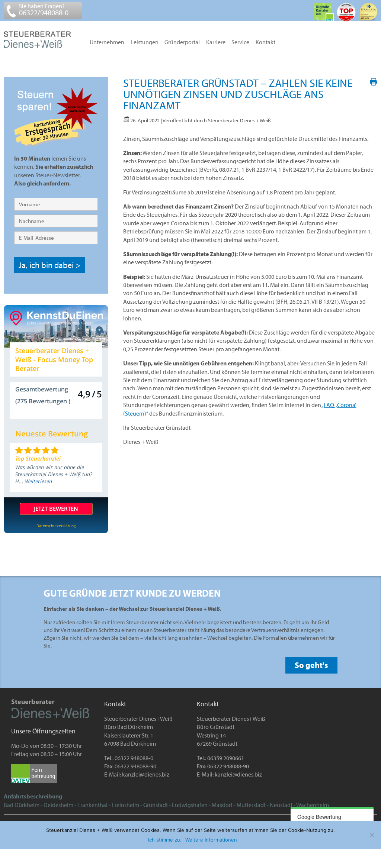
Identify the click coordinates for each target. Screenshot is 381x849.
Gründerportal (182, 42)
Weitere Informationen (211, 840)
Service (240, 42)
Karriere (215, 42)
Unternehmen (107, 42)
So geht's (311, 665)
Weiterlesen (38, 481)
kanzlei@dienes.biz (145, 774)
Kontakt (265, 42)
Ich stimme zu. (165, 840)
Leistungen (145, 42)
